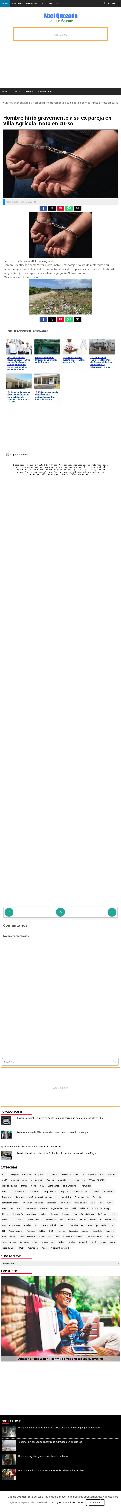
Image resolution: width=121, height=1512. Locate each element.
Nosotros (17, 3)
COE (42, 1185)
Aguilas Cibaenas (95, 1174)
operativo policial (48, 1225)
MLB (62, 1219)
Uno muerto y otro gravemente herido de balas (43, 1456)
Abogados (39, 1174)
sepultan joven (47, 1242)
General (43, 1208)
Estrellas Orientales (10, 1202)
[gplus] (113, 3)
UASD (21, 1248)
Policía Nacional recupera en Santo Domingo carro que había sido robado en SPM (60, 1117)
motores (72, 1219)
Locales (16, 91)
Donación (6, 1197)
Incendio (66, 1214)
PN (3, 1231)
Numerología (44, 91)
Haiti (74, 1208)
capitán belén (79, 1180)
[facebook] (104, 3)
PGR (111, 1225)
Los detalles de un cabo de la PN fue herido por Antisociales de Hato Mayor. (57, 1153)
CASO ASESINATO (96, 1180)
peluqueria (101, 1225)
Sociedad (83, 1242)
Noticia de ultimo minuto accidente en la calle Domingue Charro (52, 1470)
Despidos (64, 1191)
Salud (41, 1236)
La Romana (103, 1214)
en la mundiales (64, 1197)
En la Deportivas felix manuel (40, 1197)
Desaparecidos (49, 1191)
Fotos (101, 1202)
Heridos (5, 1214)
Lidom (5, 1219)
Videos (44, 1248)
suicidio (94, 1242)
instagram (46, 3)
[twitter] (109, 3)
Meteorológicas (49, 1219)
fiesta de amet (81, 1202)
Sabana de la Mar (27, 1236)
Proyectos (73, 1231)
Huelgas (43, 1214)
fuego (109, 1202)
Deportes (29, 91)
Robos (13, 1236)
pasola (63, 1225)
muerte (83, 1219)
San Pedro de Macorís (73, 1236)
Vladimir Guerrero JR (60, 1248)
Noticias (27, 1225)
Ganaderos (31, 1208)
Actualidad (79, 1174)
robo (4, 1236)
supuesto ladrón (108, 1242)
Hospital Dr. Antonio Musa (24, 1214)
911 (4, 1174)
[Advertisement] (59, 1034)
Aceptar (95, 1502)
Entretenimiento (82, 1197)
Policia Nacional (16, 1231)
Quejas (85, 1231)
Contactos (31, 3)
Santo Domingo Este (28, 1242)
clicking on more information (67, 1502)
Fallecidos (51, 1202)
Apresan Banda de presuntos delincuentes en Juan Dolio (30, 1146)
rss (57, 3)
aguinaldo (111, 1174)
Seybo (60, 1242)
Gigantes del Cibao (59, 1208)
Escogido (97, 1197)
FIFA (93, 1202)
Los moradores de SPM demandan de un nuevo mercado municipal (52, 1132)
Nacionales (110, 1219)
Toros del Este (8, 1248)
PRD (51, 1231)
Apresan (50, 1180)
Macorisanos (33, 1219)
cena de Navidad (9, 1185)
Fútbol (20, 1208)
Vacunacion (33, 1248)
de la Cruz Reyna (70, 1185)
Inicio (5, 91)
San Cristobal (53, 1236)
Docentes (95, 1191)
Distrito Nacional (79, 1191)
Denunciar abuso (14, 1489)
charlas (24, 1185)
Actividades (66, 1174)
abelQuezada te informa (20, 1174)
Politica (42, 1231)
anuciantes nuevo (19, 1180)
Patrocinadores (76, 1225)
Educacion (18, 1197)
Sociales (71, 1242)
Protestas (61, 1231)
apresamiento (37, 1180)
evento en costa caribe (33, 1202)
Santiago (109, 1236)
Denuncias (86, 1185)
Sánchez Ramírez (94, 1236)
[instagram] (119, 3)
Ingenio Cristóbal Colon (84, 1214)
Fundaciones (7, 1208)
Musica (93, 1219)
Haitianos (84, 1208)
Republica (110, 1231)
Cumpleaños (53, 1185)
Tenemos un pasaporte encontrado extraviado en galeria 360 (50, 1441)
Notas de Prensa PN (11, 1225)
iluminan (54, 1214)
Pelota (89, 1225)
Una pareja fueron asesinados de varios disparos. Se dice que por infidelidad (59, 1427)
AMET (4, 1180)
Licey (114, 1214)
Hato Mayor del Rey (100, 1208)
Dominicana (108, 1191)
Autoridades (63, 1180)
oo (36, 1225)
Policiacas (30, 1231)
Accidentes (52, 1174)
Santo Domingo (9, 1242)
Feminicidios (65, 1202)
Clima (33, 1185)
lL (12, 1219)
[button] (43, 208)
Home (5, 3)
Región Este (97, 1231)
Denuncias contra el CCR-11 (14, 1191)
